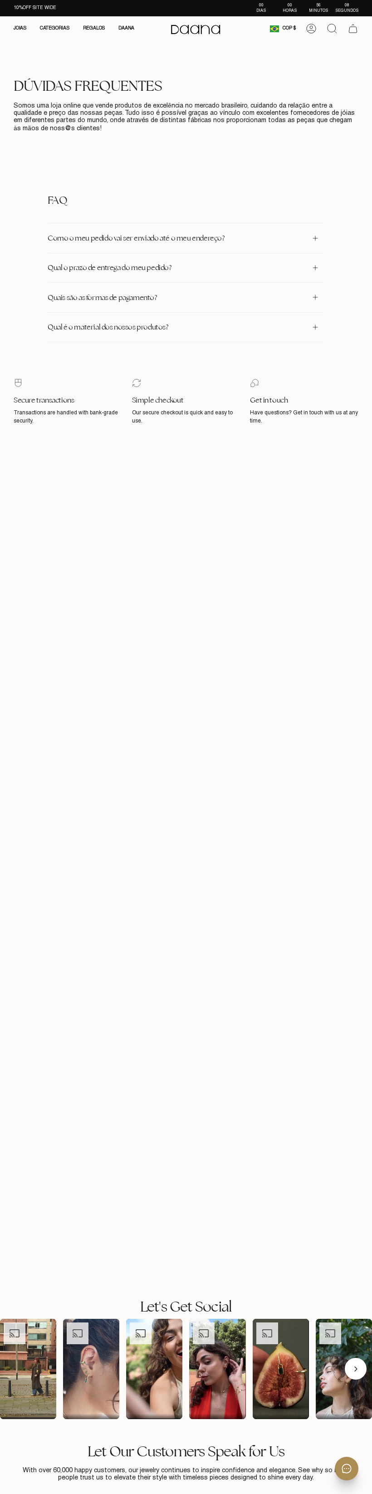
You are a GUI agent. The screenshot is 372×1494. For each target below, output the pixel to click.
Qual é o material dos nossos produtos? (108, 327)
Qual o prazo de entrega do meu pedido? (109, 267)
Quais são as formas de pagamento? (102, 297)
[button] (20, 28)
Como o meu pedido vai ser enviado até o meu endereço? (136, 238)
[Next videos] (356, 1369)
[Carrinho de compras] (353, 28)
